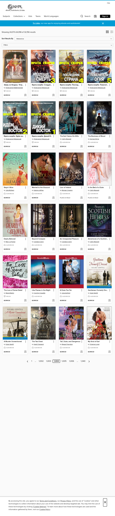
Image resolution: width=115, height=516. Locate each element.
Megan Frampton (67, 344)
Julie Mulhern (10, 190)
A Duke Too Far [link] (66, 290)
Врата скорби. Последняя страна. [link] (70, 85)
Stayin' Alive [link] (8, 188)
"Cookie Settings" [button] (39, 507)
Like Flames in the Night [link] (41, 290)
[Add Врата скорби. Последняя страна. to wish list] (81, 95)
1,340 (83, 361)
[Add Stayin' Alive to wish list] (25, 197)
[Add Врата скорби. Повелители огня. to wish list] (109, 95)
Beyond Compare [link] (38, 239)
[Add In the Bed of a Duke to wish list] (109, 197)
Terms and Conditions (48, 501)
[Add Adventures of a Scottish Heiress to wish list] (109, 249)
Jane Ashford (66, 293)
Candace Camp (39, 242)
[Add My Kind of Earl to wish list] (109, 351)
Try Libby (36, 23)
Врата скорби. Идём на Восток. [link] (14, 136)
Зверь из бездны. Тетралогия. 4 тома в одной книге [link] (14, 85)
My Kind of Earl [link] (94, 342)
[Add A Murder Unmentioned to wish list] (25, 351)
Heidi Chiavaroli (39, 344)
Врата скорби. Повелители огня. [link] (98, 85)
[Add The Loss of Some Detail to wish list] (25, 300)
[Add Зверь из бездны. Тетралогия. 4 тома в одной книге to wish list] (25, 95)
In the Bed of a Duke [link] (96, 188)
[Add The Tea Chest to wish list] (53, 351)
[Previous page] (27, 361)
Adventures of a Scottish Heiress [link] (98, 239)
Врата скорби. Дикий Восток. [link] (42, 136)
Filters (6, 45)
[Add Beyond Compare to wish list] (53, 249)
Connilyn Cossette (39, 293)
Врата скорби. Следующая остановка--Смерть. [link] (42, 85)
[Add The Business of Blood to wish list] (109, 146)
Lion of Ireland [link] (65, 188)
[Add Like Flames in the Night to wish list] (53, 300)
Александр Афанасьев (41, 88)
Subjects (6, 16)
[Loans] (95, 17)
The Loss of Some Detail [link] (13, 290)
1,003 (48, 361)
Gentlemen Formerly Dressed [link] (98, 290)
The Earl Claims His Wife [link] (69, 136)
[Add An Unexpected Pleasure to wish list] (81, 249)
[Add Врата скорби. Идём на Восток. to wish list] (25, 146)
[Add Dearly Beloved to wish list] (25, 249)
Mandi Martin (10, 293)
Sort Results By (7, 39)
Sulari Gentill (94, 293)
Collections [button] (18, 16)
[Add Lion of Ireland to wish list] (81, 197)
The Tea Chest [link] (37, 342)
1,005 (64, 361)
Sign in (105, 16)
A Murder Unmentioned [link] (13, 342)
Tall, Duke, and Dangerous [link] (70, 342)
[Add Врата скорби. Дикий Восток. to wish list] (53, 146)
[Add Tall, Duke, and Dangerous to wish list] (81, 351)
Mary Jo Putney (10, 242)
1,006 (71, 361)
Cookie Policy (44, 509)
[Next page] (89, 361)
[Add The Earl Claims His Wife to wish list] (81, 146)
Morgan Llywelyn (67, 190)
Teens (38, 16)
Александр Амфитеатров (14, 88)
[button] (85, 17)
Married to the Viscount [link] (41, 188)
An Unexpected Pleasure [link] (69, 239)
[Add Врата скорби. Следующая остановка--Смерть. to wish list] (53, 95)
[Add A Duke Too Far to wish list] (81, 300)
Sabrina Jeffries (39, 190)
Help (108, 3)
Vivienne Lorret (94, 344)
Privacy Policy (65, 501)
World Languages (51, 16)
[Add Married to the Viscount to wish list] (53, 197)
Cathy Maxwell (66, 139)
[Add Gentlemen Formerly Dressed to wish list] (109, 300)
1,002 (41, 361)
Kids (30, 16)
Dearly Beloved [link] (9, 239)
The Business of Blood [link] (96, 136)
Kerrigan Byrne (94, 139)
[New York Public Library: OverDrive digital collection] (15, 8)
